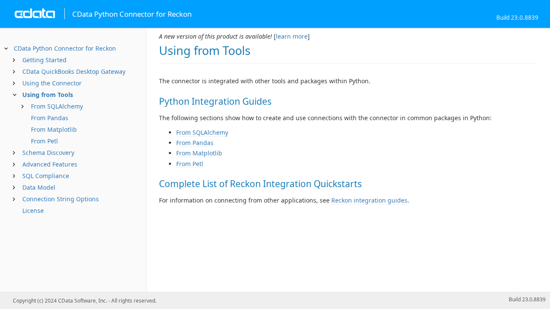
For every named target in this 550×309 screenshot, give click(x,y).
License (33, 210)
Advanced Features (49, 164)
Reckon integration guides (369, 200)
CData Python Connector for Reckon (65, 48)
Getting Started (44, 60)
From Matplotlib (54, 129)
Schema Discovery (48, 152)
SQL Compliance (45, 176)
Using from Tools (47, 95)
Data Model (38, 187)
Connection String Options (60, 199)
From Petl (44, 141)
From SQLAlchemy (57, 106)
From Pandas (49, 118)
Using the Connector (52, 83)
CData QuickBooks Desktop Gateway (73, 71)
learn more (292, 36)
